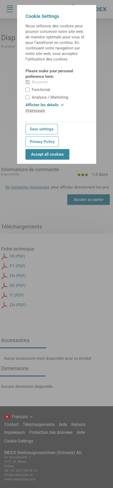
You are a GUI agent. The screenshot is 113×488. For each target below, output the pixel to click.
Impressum (35, 110)
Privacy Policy (42, 141)
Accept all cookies (47, 154)
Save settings (42, 129)
